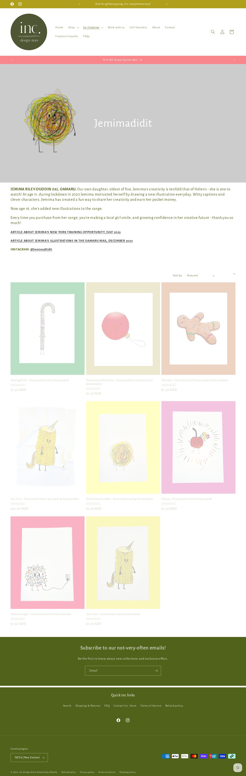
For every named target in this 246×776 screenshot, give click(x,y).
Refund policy (174, 705)
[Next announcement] (167, 4)
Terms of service (106, 772)
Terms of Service (150, 705)
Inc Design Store (27, 772)
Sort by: (178, 275)
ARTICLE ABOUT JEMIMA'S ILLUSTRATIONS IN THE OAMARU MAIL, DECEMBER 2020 (72, 240)
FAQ (107, 705)
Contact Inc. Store (125, 705)
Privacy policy (87, 772)
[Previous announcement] (79, 4)
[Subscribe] (156, 671)
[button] (73, 27)
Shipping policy (128, 772)
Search (67, 705)
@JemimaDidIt (41, 249)
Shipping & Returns (88, 705)
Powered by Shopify (47, 772)
